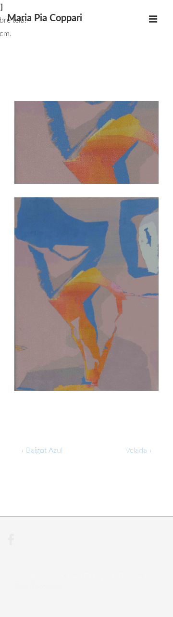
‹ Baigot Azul (42, 450)
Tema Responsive (37, 587)
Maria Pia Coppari (44, 18)
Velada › (138, 450)
